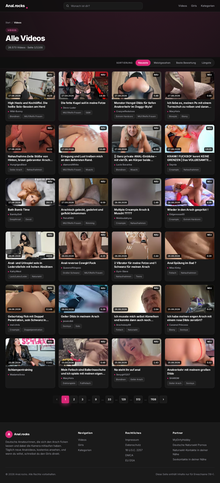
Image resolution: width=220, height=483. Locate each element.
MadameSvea (17, 374)
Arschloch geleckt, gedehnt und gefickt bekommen (82, 211)
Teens (139, 276)
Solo (78, 326)
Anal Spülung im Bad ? (181, 263)
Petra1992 (68, 218)
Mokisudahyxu (124, 218)
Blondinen (14, 116)
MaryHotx (174, 111)
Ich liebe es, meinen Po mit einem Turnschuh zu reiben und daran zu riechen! (189, 104)
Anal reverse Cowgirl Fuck (78, 263)
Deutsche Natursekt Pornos (190, 445)
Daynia (173, 164)
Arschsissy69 (123, 324)
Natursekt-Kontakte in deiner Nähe (190, 452)
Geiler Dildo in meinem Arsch (80, 316)
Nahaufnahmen (34, 169)
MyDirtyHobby (188, 440)
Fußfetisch (85, 383)
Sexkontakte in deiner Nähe (189, 460)
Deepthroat (15, 219)
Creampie (174, 169)
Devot (28, 219)
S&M (88, 112)
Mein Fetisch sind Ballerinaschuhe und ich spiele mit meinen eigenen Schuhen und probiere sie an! (83, 371)
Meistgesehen (162, 62)
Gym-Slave (122, 271)
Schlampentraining (20, 369)
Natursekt (37, 276)
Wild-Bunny (16, 111)
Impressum (132, 439)
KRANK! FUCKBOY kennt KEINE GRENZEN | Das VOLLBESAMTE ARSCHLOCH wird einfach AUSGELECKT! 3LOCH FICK (188, 158)
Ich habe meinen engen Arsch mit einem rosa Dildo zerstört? (189, 318)
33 (109, 399)
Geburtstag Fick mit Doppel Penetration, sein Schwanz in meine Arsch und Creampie (27, 318)
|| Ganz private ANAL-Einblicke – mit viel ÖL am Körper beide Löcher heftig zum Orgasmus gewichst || (135, 158)
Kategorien (207, 5)
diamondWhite (71, 164)
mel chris (15, 324)
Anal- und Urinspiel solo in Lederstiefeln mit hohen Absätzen (30, 264)
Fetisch (172, 273)
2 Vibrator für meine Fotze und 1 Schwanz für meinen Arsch (135, 264)
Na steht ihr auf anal (127, 369)
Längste (206, 62)
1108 (153, 399)
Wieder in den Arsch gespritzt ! (187, 209)
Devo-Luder (69, 107)
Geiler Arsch (16, 169)
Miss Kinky (175, 267)
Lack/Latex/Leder (18, 276)
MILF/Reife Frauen (33, 116)
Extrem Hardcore (124, 116)
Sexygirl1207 (123, 374)
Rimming (90, 223)
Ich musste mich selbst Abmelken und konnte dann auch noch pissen (136, 318)
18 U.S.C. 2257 (133, 450)
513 (138, 399)
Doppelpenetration (33, 329)
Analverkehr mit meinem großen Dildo (188, 371)
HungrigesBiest (18, 164)
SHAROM (174, 378)
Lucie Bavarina (124, 164)
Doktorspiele (69, 383)
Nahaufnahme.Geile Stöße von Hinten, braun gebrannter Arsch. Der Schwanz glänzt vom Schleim (30, 158)
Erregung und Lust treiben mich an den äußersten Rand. (82, 158)
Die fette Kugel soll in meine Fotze (83, 103)
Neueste (143, 62)
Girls (194, 5)
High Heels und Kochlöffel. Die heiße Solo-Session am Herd (27, 104)
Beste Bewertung (186, 62)
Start (8, 22)
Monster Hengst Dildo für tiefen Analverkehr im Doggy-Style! (135, 104)
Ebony (185, 116)
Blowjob (173, 116)
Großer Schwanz (71, 273)
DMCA (129, 455)
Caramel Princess (178, 324)
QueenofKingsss (72, 267)
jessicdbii (68, 321)
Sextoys (67, 326)
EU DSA (130, 460)
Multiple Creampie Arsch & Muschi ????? (131, 211)
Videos (182, 5)
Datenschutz (133, 445)
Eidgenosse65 (177, 214)
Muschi (89, 169)
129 (124, 399)
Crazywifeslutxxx (125, 111)
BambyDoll (15, 214)
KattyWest (15, 271)
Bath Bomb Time (19, 209)
